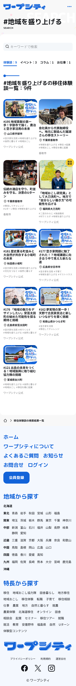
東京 (49, 520)
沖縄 (6, 569)
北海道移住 (26, 611)
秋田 (32, 513)
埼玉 (15, 520)
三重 (15, 540)
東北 (6, 513)
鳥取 (15, 547)
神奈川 (66, 520)
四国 (6, 554)
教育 (16, 624)
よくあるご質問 (21, 455)
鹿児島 (66, 562)
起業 (19, 618)
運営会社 (61, 658)
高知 (40, 554)
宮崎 (57, 562)
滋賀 (23, 540)
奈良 (57, 540)
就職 (61, 618)
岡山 (32, 547)
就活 (6, 624)
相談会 (7, 618)
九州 (6, 562)
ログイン (38, 465)
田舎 (58, 611)
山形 (49, 513)
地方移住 (64, 592)
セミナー (31, 618)
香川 (23, 554)
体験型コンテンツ (15, 630)
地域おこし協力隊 (24, 592)
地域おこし (10, 598)
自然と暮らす (40, 605)
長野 (57, 527)
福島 (57, 513)
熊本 (40, 562)
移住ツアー (47, 618)
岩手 (23, 513)
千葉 (57, 520)
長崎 (32, 562)
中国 (6, 547)
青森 (15, 513)
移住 (6, 592)
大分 (49, 562)
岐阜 (65, 527)
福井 (40, 527)
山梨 (49, 527)
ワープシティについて (28, 446)
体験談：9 (10, 62)
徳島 (15, 554)
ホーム (11, 437)
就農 (55, 605)
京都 (32, 540)
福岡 (15, 562)
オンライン (44, 611)
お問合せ (13, 465)
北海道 (7, 506)
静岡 (15, 533)
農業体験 (9, 611)
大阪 (40, 540)
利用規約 (46, 658)
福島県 (41, 624)
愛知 (23, 533)
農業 (16, 605)
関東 (6, 520)
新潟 (15, 527)
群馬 (40, 520)
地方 (25, 605)
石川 (32, 527)
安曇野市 (28, 624)
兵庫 (49, 540)
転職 (40, 598)
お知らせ (53, 455)
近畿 (6, 540)
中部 (6, 527)
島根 (23, 547)
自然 (52, 624)
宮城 (40, 513)
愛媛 (32, 554)
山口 (49, 547)
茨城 (23, 520)
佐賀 (23, 562)
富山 (23, 527)
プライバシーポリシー (22, 658)
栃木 (32, 520)
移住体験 (27, 598)
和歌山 (66, 540)
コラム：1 (47, 62)
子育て (50, 598)
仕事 (6, 605)
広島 (40, 547)
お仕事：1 (64, 62)
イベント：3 (28, 62)
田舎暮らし (47, 592)
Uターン (64, 624)
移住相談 (64, 598)
